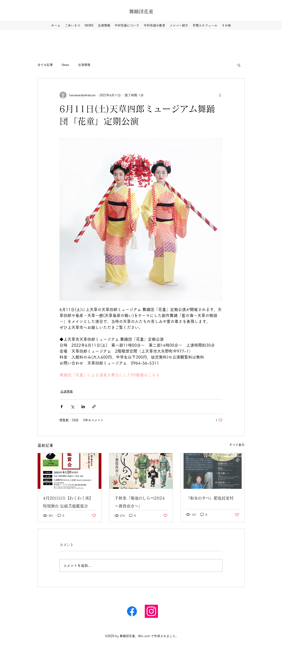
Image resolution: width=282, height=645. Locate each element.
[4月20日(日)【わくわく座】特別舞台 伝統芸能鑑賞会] (69, 471)
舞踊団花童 (141, 11)
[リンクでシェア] (94, 406)
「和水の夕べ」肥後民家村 (210, 498)
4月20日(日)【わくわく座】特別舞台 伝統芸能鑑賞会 (68, 502)
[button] (239, 65)
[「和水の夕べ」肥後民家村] (212, 471)
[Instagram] (132, 611)
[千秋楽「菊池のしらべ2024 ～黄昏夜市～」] (141, 471)
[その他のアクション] (220, 95)
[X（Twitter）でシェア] (72, 406)
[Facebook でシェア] (61, 406)
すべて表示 (237, 444)
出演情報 (84, 64)
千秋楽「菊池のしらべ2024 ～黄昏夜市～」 (141, 502)
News (65, 64)
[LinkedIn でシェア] (83, 406)
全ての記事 (45, 64)
